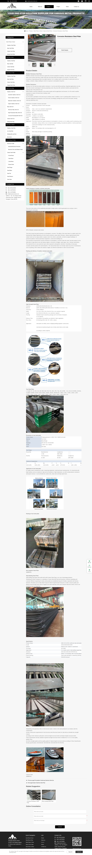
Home (26, 31)
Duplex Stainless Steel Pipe (39, 782)
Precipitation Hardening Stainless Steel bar (44, 780)
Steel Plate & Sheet (38, 31)
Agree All (79, 851)
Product (31, 31)
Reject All (70, 851)
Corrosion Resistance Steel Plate (60, 31)
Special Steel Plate (47, 31)
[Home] (11, 6)
